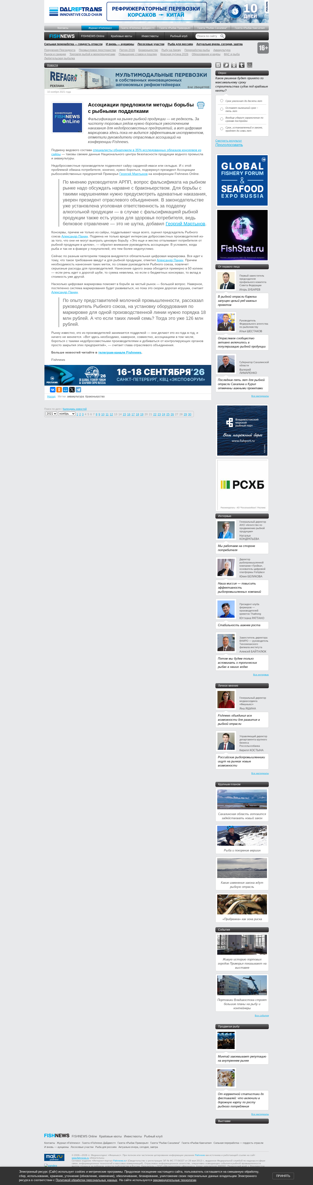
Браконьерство (148, 50)
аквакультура (75, 396)
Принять (283, 1176)
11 (107, 414)
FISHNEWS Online (92, 36)
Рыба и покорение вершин (242, 850)
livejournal (249, 65)
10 (102, 414)
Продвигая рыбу (228, 1026)
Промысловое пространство (97, 50)
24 (163, 414)
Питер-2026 (127, 50)
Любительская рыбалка (59, 58)
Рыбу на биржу (171, 50)
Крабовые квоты (121, 36)
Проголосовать (229, 145)
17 (133, 414)
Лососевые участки (150, 44)
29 (185, 414)
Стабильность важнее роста (239, 625)
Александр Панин (74, 236)
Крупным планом (229, 784)
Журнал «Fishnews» (100, 28)
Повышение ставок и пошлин (138, 54)
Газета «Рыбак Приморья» (174, 28)
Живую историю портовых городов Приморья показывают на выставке (242, 963)
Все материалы (260, 396)
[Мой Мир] (65, 389)
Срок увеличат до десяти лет (243, 101)
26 (172, 414)
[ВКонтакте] (52, 389)
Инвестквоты (150, 36)
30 (189, 414)
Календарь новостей (75, 409)
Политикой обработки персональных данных (86, 1180)
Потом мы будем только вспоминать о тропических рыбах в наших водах (237, 663)
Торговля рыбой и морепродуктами (92, 54)
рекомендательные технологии (174, 1180)
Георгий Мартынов (133, 174)
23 (159, 414)
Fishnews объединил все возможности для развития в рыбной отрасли (239, 720)
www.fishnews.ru (80, 1158)
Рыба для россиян (180, 44)
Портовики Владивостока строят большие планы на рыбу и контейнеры (242, 1004)
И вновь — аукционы (120, 44)
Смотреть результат (228, 140)
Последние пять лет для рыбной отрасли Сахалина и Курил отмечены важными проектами (241, 384)
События (224, 929)
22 (154, 414)
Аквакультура (222, 50)
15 (124, 414)
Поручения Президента (59, 50)
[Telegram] (78, 389)
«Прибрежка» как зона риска (242, 919)
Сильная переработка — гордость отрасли (73, 44)
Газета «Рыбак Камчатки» (250, 28)
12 (111, 414)
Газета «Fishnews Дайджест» (137, 28)
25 (168, 414)
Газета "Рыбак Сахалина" (212, 28)
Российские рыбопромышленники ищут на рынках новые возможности (241, 761)
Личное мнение (228, 685)
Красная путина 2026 (174, 54)
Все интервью (261, 674)
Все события (262, 1015)
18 (137, 414)
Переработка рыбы (197, 50)
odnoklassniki (234, 65)
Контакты (63, 28)
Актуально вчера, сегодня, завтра (219, 44)
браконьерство (95, 396)
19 (141, 414)
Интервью (224, 516)
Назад (51, 396)
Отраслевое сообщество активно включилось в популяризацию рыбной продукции (242, 342)
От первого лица (229, 266)
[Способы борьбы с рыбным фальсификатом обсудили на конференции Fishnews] (67, 118)
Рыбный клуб (178, 36)
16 (128, 414)
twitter (226, 65)
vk (218, 65)
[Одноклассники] (59, 389)
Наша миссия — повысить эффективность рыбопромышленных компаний (239, 587)
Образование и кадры (206, 54)
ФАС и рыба (232, 54)
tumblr (241, 65)
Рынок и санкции (55, 54)
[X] (72, 389)
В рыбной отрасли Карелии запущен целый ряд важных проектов (237, 301)
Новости (52, 65)
